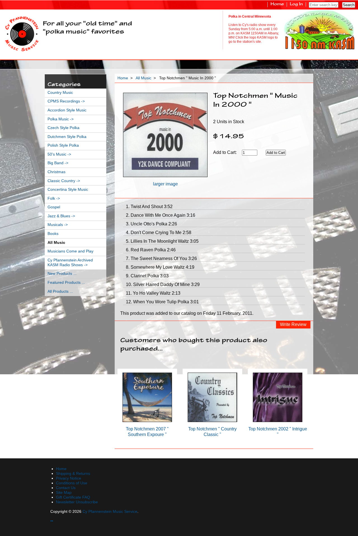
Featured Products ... (66, 282)
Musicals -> (58, 225)
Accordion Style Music (67, 110)
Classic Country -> (64, 181)
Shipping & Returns (73, 473)
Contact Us (66, 488)
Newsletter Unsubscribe (77, 502)
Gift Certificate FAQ (73, 497)
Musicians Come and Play (70, 251)
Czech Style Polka (63, 128)
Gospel (54, 207)
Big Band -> (58, 163)
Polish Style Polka (63, 145)
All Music (143, 78)
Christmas (56, 172)
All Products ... (60, 291)
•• (51, 521)
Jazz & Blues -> (61, 216)
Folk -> (54, 198)
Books (53, 234)
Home (277, 4)
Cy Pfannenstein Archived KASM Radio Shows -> (70, 262)
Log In (296, 4)
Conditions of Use (71, 483)
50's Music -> (59, 154)
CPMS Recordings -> (66, 101)
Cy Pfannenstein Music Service (110, 511)
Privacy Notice (68, 478)
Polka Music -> (61, 119)
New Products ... (62, 273)
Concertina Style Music (68, 189)
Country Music (60, 92)
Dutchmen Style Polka (67, 137)
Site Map (64, 492)
